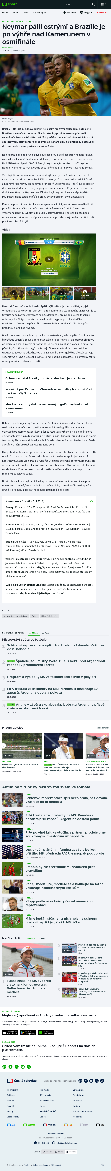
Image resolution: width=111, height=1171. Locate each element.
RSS (102, 1165)
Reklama (11, 1095)
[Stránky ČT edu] (100, 1125)
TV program (12, 1089)
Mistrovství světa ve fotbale (17, 21)
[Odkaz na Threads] (29, 1067)
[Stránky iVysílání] (49, 1125)
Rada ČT (10, 1106)
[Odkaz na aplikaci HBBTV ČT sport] (46, 1032)
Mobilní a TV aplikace (82, 1111)
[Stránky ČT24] (11, 1125)
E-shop (10, 1111)
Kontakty (77, 1116)
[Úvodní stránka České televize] (22, 1081)
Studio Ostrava (47, 1100)
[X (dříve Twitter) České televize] (96, 1081)
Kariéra (76, 1106)
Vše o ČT (44, 1116)
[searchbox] (78, 4)
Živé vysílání (78, 1089)
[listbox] (59, 1151)
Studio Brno (78, 1095)
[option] (47, 1152)
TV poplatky (45, 1095)
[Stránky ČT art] (84, 1125)
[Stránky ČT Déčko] (68, 1125)
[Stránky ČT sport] (29, 1125)
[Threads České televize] (102, 1081)
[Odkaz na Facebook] (10, 1067)
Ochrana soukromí (40, 1165)
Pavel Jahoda (7, 48)
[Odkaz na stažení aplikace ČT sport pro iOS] (10, 1032)
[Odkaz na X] (16, 1067)
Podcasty (77, 1100)
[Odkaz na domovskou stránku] (13, 4)
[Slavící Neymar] (55, 85)
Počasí (43, 1106)
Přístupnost (56, 1165)
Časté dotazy (13, 1116)
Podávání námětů (48, 1111)
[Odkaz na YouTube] (22, 1067)
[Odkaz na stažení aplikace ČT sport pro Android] (28, 1032)
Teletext (11, 1100)
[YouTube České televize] (91, 1081)
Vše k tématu (103, 727)
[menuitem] (5, 12)
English (27, 1165)
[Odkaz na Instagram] (4, 1067)
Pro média (44, 1089)
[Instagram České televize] (80, 1081)
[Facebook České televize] (86, 1081)
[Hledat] (93, 4)
